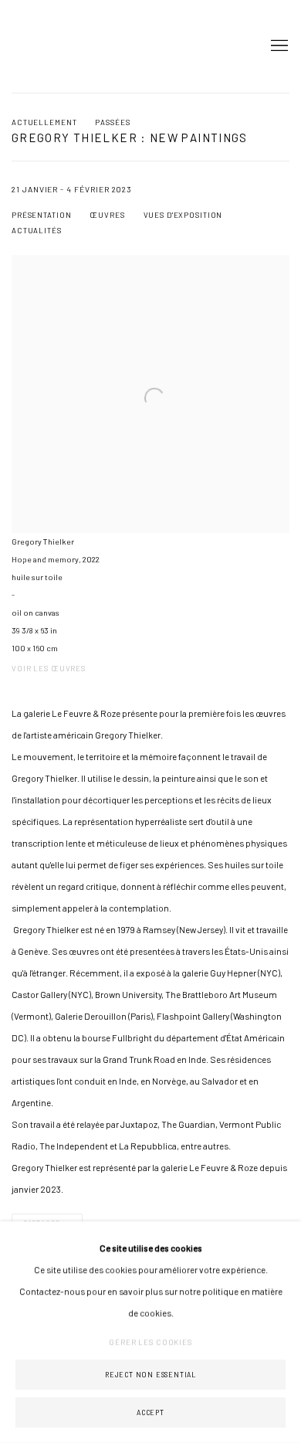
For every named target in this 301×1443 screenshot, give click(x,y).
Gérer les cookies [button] (150, 1341)
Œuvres (107, 214)
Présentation (41, 214)
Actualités (37, 230)
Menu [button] (277, 46)
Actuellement (44, 122)
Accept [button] (150, 1412)
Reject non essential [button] (150, 1374)
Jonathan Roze (58, 46)
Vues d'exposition (183, 214)
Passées (112, 122)
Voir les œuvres (49, 668)
